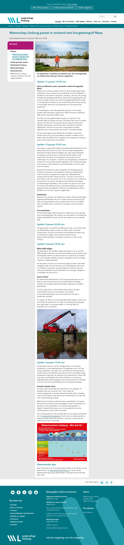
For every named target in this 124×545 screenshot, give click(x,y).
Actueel (58, 21)
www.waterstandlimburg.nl (60, 470)
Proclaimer (89, 512)
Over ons (97, 21)
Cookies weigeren (84, 8)
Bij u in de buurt (68, 21)
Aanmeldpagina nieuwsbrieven (22, 513)
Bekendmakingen (17, 68)
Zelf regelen (80, 21)
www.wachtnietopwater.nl (51, 416)
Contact (114, 21)
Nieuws (13, 51)
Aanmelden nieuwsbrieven (57, 528)
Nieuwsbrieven (16, 71)
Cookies (14, 525)
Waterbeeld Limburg (18, 65)
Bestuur (89, 21)
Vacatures (105, 21)
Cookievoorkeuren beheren (63, 8)
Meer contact (53, 525)
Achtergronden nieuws (19, 62)
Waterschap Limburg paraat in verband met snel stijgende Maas (20, 57)
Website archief (17, 522)
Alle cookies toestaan (41, 8)
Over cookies (72, 4)
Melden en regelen (18, 516)
